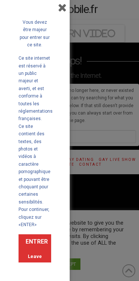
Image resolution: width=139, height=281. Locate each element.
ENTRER (37, 241)
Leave (35, 256)
